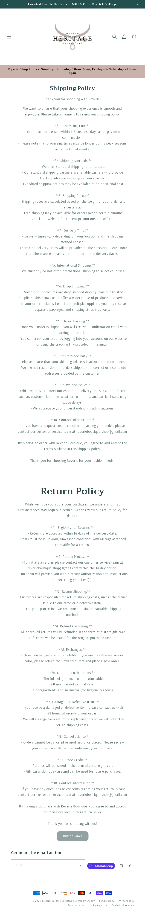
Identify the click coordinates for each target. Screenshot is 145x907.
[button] (9, 36)
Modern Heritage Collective (57, 900)
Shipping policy (98, 904)
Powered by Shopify (84, 900)
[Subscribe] (80, 865)
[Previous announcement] (7, 4)
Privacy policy (126, 900)
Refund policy (106, 900)
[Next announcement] (137, 4)
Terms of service (77, 904)
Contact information (123, 904)
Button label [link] (72, 836)
